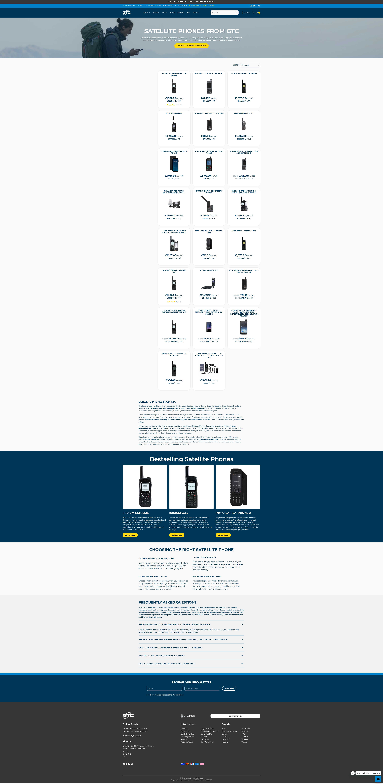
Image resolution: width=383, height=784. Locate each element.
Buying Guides (169, 5)
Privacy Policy (178, 695)
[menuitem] (145, 13)
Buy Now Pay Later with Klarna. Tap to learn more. (191, 2)
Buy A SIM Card (209, 5)
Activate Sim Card (196, 5)
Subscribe (229, 688)
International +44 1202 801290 (133, 5)
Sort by (236, 65)
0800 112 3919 (141, 728)
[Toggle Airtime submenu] (159, 13)
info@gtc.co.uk (134, 735)
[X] (254, 6)
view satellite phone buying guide (191, 46)
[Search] (236, 12)
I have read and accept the (166, 695)
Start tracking (235, 716)
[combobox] (225, 12)
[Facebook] (257, 6)
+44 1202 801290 (141, 731)
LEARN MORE (130, 535)
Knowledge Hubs (182, 5)
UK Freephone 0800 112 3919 (153, 5)
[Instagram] (259, 6)
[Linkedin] (251, 6)
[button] (245, 12)
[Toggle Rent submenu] (167, 13)
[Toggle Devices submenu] (150, 13)
